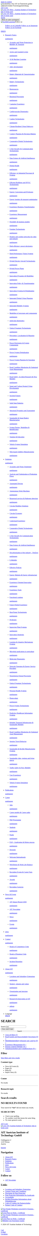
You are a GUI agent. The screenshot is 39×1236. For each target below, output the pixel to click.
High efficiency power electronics (21, 246)
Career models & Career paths (20, 812)
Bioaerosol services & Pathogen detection (24, 498)
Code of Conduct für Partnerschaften (17, 1203)
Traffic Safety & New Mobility (20, 768)
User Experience (15, 775)
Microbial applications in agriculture (22, 651)
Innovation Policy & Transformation (22, 283)
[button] (3, 18)
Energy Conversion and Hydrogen (21, 192)
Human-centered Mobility (16, 1047)
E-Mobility (13, 560)
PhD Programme (15, 820)
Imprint (3, 1148)
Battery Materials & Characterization (22, 74)
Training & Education (17, 437)
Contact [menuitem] (8, 939)
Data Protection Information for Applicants (19, 1195)
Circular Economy (16, 513)
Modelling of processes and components (23, 313)
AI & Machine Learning (18, 59)
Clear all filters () (11, 1035)
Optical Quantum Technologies (20, 328)
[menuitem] (21, 39)
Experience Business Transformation (22, 207)
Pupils (12, 835)
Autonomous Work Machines (20, 491)
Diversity (13, 850)
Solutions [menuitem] (8, 459)
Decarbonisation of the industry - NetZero (24, 553)
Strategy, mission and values (19, 984)
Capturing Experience (17, 104)
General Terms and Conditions (15, 1191)
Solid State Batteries (16, 403)
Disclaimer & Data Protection (15, 1193)
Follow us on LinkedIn (13, 26)
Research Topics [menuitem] (10, 35)
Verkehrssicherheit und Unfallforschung (20, 1049)
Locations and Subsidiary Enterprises (22, 976)
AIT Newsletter (15, 909)
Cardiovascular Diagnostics (19, 111)
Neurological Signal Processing (20, 676)
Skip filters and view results (10, 1058)
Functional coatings (16, 597)
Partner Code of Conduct (13, 1205)
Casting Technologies (17, 119)
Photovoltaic (14, 698)
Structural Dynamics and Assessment (22, 411)
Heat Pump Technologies (18, 612)
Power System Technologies (19, 706)
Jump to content (6, 2)
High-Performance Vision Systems (21, 254)
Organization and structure (19, 991)
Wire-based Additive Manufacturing (22, 452)
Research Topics (10, 1159)
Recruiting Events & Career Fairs (21, 872)
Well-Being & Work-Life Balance (21, 865)
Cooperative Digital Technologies (21, 141)
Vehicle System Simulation (19, 444)
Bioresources (14, 89)
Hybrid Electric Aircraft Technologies (22, 261)
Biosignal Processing (17, 97)
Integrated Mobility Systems (19, 306)
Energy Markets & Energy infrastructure (23, 575)
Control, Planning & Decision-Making (23, 134)
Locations (4, 1234)
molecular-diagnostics (17, 321)
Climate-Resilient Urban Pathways (21, 126)
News (12, 917)
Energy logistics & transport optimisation (23, 199)
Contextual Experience (17, 521)
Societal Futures (15, 396)
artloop (12, 1006)
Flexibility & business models (20, 222)
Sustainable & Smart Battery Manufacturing (19, 419)
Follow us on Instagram (29, 26)
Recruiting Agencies (16, 887)
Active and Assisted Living (19, 52)
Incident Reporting (16, 961)
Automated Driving (16, 484)
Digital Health (14, 166)
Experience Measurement (18, 214)
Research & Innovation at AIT (20, 999)
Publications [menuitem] (9, 790)
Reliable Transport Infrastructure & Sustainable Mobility (21, 723)
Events (12, 924)
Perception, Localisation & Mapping (22, 336)
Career (7, 1169)
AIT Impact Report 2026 (18, 902)
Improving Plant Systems (18, 627)
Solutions (8, 1161)
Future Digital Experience (18, 605)
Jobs (11, 805)
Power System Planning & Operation (22, 360)
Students (12, 827)
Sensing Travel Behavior (18, 741)
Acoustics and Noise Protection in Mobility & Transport (21, 43)
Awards (12, 879)
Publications (9, 1163)
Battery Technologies (17, 82)
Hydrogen (13, 620)
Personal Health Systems (18, 691)
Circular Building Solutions (19, 506)
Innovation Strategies (17, 635)
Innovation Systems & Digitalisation (22, 291)
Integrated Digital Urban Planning (21, 298)
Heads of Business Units (18, 954)
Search (3, 1026)
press (7, 1165)
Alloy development (16, 67)
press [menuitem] (7, 932)
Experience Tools (15, 590)
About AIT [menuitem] (9, 969)
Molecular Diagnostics (17, 659)
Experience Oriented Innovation (20, 582)
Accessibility (9, 1197)
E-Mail (3, 1232)
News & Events (10, 1167)
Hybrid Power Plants (17, 268)
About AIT (9, 1157)
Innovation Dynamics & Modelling (21, 276)
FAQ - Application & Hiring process (22, 842)
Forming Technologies (17, 229)
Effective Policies (15, 568)
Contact (8, 1171)
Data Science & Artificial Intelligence (22, 158)
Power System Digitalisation (19, 352)
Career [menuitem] (7, 797)
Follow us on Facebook (13, 28)
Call (2, 1230)
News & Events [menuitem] (10, 894)
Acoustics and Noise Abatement (20, 467)
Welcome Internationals (18, 857)
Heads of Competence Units (19, 947)
